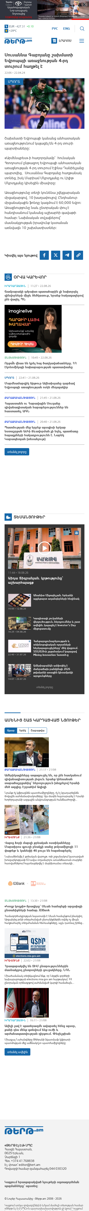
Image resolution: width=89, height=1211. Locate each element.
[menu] (82, 40)
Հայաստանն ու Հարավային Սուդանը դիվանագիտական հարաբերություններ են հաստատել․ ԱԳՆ (36, 407)
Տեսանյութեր (29, 517)
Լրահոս (65, 40)
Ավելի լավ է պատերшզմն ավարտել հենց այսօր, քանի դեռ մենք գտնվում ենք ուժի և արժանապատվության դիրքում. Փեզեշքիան (40, 1029)
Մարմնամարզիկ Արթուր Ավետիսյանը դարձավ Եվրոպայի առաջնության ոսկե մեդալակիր (40, 385)
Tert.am (18, 41)
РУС (55, 28)
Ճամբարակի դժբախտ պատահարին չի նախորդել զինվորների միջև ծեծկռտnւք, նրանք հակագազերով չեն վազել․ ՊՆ (44, 295)
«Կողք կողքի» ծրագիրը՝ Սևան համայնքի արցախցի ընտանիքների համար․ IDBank (43, 908)
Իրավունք (12, 837)
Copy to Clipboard (78, 255)
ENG (66, 28)
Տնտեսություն (15, 357)
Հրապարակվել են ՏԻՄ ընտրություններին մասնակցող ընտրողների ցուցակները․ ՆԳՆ (37, 968)
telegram (67, 255)
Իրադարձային (15, 286)
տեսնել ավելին (17, 1052)
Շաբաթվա (37, 730)
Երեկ (22, 730)
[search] (82, 28)
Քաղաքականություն (20, 397)
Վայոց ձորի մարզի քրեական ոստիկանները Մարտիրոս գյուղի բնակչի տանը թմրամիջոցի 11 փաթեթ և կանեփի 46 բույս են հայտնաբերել (41, 846)
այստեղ (31, 1186)
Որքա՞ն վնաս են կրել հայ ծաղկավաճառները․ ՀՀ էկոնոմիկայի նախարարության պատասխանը (41, 365)
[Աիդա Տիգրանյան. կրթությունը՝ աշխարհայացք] (44, 548)
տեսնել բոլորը (16, 452)
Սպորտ (14, 82)
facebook (44, 255)
